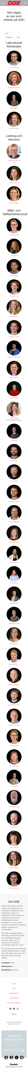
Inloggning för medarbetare (14, 1022)
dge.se (14, 1014)
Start (14, 984)
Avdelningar (14, 998)
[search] (14, 33)
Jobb (14, 988)
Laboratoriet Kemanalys (14, 44)
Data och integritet (14, 1003)
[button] (25, 3)
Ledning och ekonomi (14, 137)
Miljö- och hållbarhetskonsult (15, 212)
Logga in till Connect (14, 1024)
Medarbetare (14, 993)
